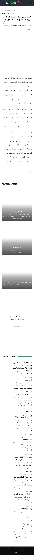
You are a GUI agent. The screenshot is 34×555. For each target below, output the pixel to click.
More (23, 548)
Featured (10, 548)
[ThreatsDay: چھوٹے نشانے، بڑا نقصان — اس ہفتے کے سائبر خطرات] (6, 510)
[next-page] (27, 293)
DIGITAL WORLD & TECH (8, 10)
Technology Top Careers (23, 550)
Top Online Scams (17, 552)
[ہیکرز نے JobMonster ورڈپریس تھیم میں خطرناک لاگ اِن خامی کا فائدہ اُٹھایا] (6, 438)
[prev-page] (30, 293)
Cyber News (17, 247)
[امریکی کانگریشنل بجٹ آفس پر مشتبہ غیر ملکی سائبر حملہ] (17, 238)
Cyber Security (17, 211)
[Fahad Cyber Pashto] (27, 26)
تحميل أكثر (17, 541)
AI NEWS (29, 520)
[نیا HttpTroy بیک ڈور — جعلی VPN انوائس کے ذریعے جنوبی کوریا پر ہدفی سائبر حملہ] (6, 458)
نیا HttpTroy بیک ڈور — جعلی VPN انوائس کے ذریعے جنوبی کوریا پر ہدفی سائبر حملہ (23, 462)
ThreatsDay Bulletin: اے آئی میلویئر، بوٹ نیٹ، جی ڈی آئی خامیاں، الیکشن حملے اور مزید (17, 285)
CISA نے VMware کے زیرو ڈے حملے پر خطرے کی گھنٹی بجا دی (22, 498)
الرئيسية (19, 10)
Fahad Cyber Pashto (18, 25)
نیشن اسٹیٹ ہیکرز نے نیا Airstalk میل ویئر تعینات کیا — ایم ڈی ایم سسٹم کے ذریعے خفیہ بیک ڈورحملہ (22, 481)
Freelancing (13, 550)
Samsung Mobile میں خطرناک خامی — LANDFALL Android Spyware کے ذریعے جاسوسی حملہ (17, 216)
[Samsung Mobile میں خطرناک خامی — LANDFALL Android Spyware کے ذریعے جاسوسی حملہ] (17, 204)
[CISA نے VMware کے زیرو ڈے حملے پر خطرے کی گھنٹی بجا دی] (6, 495)
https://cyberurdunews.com (17, 319)
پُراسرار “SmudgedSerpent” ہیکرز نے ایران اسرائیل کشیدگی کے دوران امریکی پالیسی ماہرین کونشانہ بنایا (23, 422)
